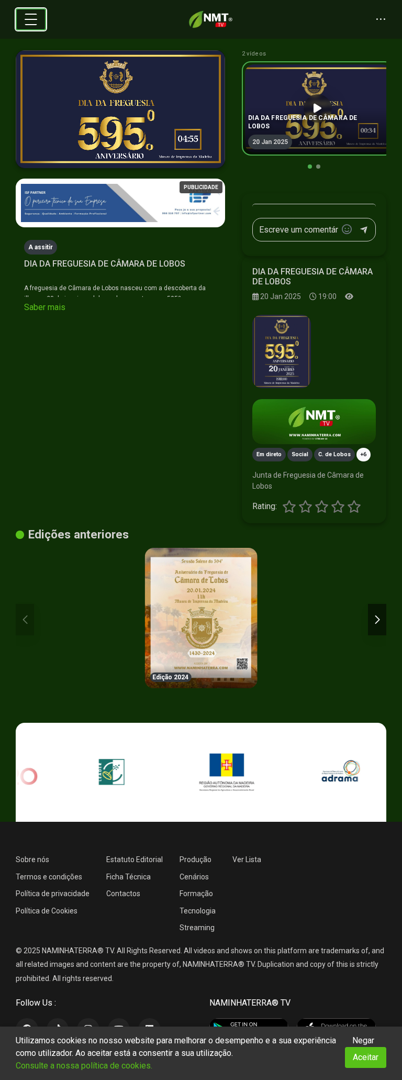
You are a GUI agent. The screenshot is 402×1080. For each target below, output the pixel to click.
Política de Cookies (46, 911)
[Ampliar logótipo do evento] (281, 351)
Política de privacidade (53, 893)
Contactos (123, 893)
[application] (120, 109)
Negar (363, 1040)
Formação (196, 893)
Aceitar (365, 1057)
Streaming (197, 927)
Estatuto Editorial (134, 859)
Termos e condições (49, 877)
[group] (318, 108)
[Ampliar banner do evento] (314, 421)
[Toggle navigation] (31, 19)
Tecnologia (198, 911)
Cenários (194, 877)
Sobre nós (32, 859)
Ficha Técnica (128, 877)
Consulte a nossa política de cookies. (84, 1066)
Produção (195, 859)
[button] (310, 166)
